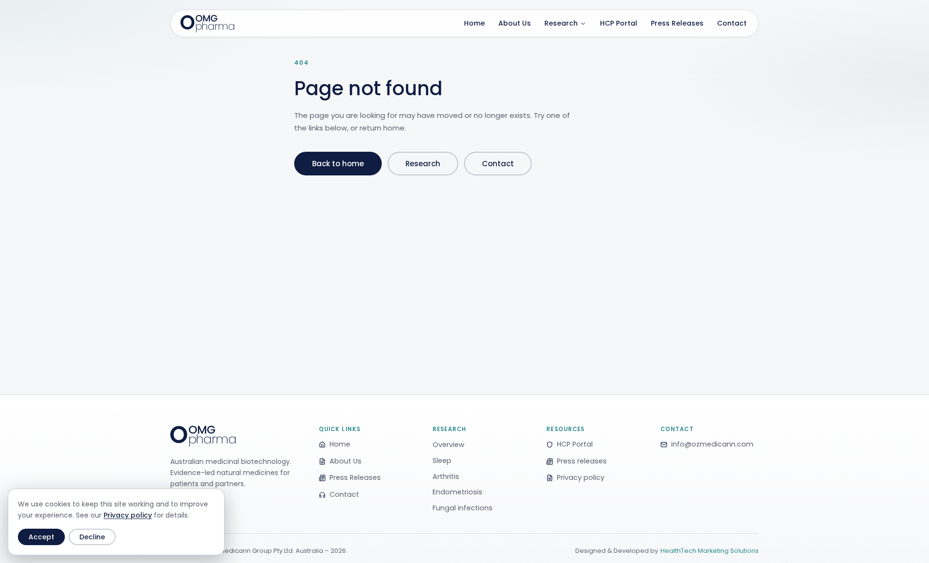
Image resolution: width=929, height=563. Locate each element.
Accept (41, 537)
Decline (92, 537)
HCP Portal (618, 23)
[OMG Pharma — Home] (207, 23)
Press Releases (677, 23)
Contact (732, 23)
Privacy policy (128, 515)
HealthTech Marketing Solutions (709, 551)
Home (474, 23)
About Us (514, 23)
